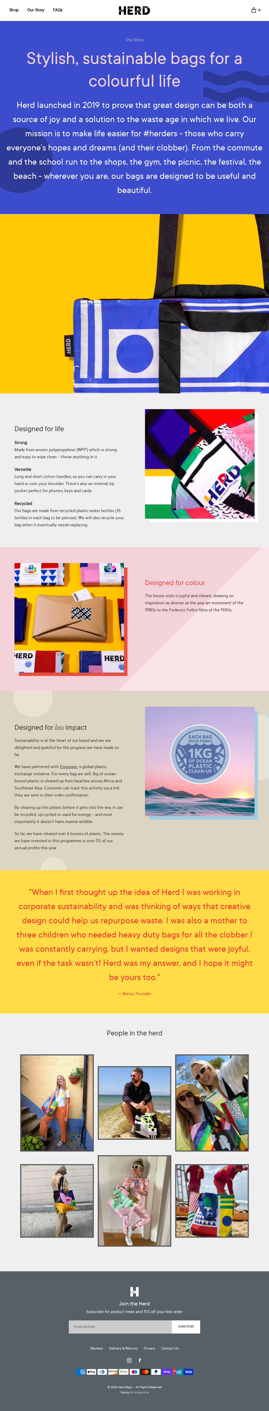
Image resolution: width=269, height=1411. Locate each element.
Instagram (129, 1360)
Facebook (140, 1360)
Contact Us (170, 1349)
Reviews (96, 1349)
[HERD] (134, 10)
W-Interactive (140, 1392)
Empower (68, 767)
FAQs (58, 10)
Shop (14, 10)
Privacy (149, 1349)
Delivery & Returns (123, 1349)
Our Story (36, 10)
